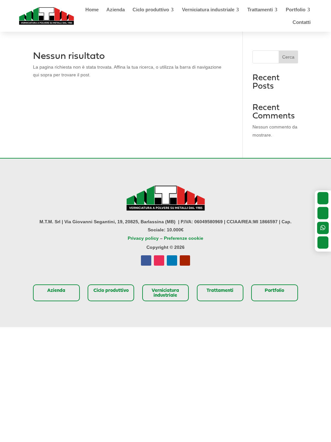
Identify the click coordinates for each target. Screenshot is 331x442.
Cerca (288, 57)
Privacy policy (143, 238)
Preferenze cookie (183, 238)
